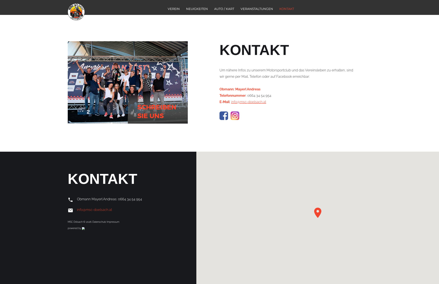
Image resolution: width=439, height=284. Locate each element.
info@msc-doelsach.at (248, 102)
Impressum (113, 221)
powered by (75, 228)
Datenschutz (99, 221)
